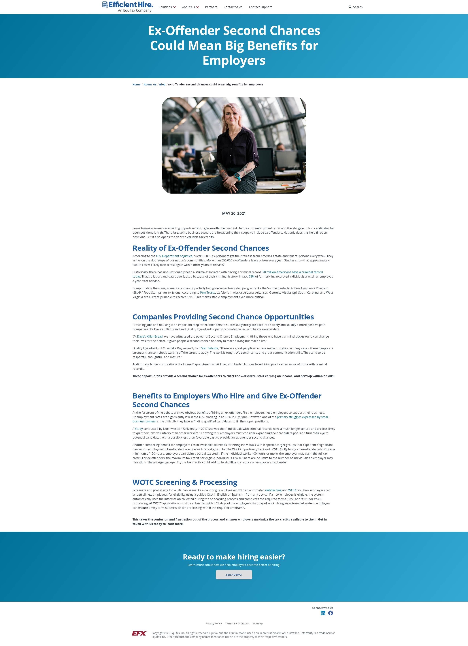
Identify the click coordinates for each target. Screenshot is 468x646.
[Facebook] (330, 614)
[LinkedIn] (323, 614)
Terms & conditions (237, 623)
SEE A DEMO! (234, 574)
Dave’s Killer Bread (150, 336)
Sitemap (258, 623)
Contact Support (260, 7)
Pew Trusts (207, 293)
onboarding (273, 490)
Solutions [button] (165, 7)
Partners (211, 7)
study (139, 429)
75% (251, 276)
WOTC (292, 490)
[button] (356, 7)
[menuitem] (167, 7)
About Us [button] (188, 7)
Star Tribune (209, 348)
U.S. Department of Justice (174, 256)
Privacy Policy (213, 623)
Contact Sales (233, 7)
